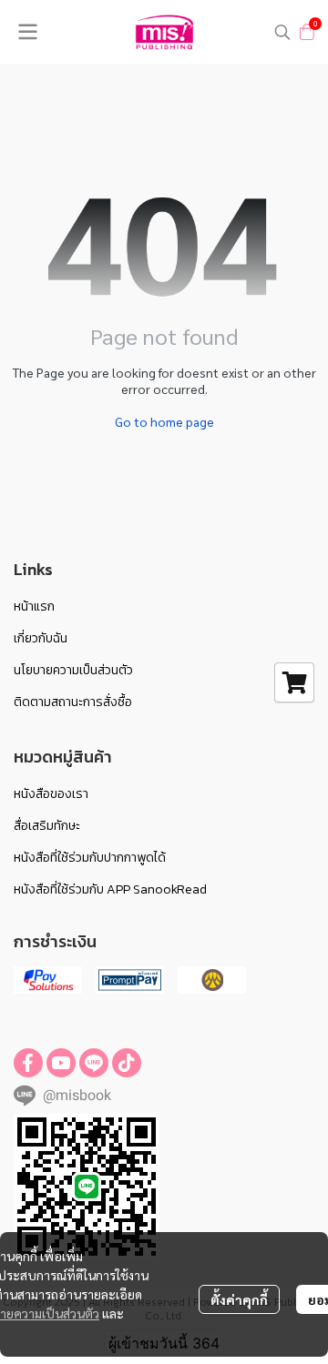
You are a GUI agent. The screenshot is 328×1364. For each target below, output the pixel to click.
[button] (282, 32)
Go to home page (164, 421)
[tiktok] (126, 1062)
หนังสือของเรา (51, 793)
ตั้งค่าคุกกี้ (239, 1299)
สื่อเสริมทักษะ (47, 825)
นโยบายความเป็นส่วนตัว (73, 670)
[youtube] (61, 1062)
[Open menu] (27, 32)
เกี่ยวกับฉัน (40, 638)
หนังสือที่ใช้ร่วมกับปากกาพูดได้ (90, 857)
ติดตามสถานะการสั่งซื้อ (73, 702)
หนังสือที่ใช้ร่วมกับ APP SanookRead (110, 889)
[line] (93, 1062)
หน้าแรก (34, 606)
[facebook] (28, 1062)
